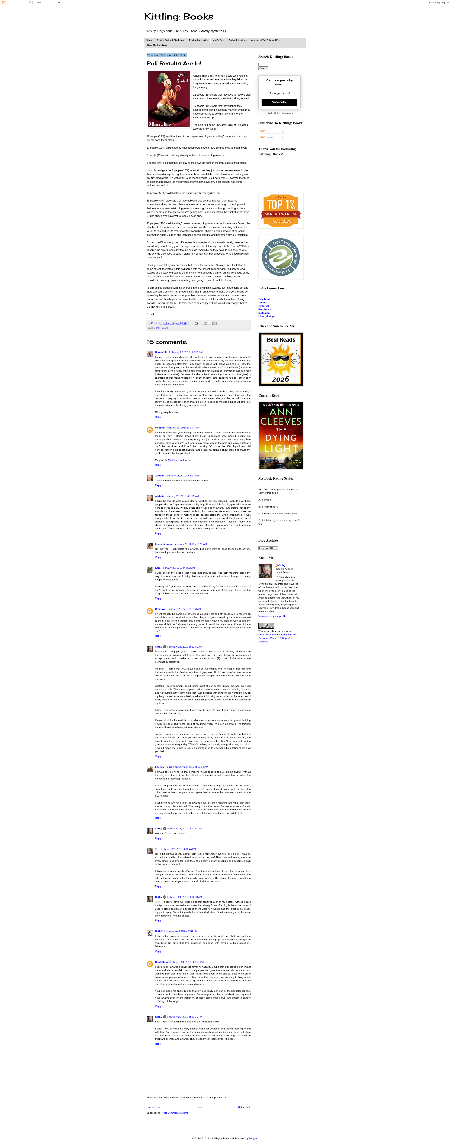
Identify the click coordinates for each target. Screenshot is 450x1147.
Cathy (158, 646)
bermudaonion (164, 544)
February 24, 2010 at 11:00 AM (184, 897)
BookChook (162, 962)
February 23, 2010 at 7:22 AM (178, 567)
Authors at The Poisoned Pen (265, 40)
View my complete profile (272, 616)
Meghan (160, 427)
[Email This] (203, 323)
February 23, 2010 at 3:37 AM (182, 427)
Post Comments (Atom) (175, 1112)
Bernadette (161, 352)
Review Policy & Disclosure (171, 40)
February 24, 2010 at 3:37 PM (187, 962)
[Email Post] (196, 323)
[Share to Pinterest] (216, 323)
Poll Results (162, 328)
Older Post (244, 1107)
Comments (269, 137)
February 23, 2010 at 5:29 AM (182, 496)
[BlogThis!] (206, 323)
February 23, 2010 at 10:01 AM (184, 646)
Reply (158, 416)
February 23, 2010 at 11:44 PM (178, 849)
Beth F (159, 931)
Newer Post (153, 1107)
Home (149, 40)
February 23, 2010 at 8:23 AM (184, 608)
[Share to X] (209, 323)
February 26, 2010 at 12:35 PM (184, 1016)
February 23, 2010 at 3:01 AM (186, 352)
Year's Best (218, 40)
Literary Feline (163, 766)
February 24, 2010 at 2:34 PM (180, 931)
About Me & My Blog (157, 45)
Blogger (253, 1138)
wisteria (159, 475)
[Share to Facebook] (213, 323)
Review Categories (198, 40)
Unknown (160, 608)
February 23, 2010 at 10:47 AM (184, 828)
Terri (157, 849)
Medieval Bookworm (179, 460)
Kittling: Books (179, 16)
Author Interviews (238, 40)
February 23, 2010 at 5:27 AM (182, 475)
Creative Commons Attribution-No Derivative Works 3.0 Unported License (277, 638)
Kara (157, 567)
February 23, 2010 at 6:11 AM (190, 544)
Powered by (273, 112)
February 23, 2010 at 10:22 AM (190, 766)
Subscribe (279, 102)
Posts (266, 131)
